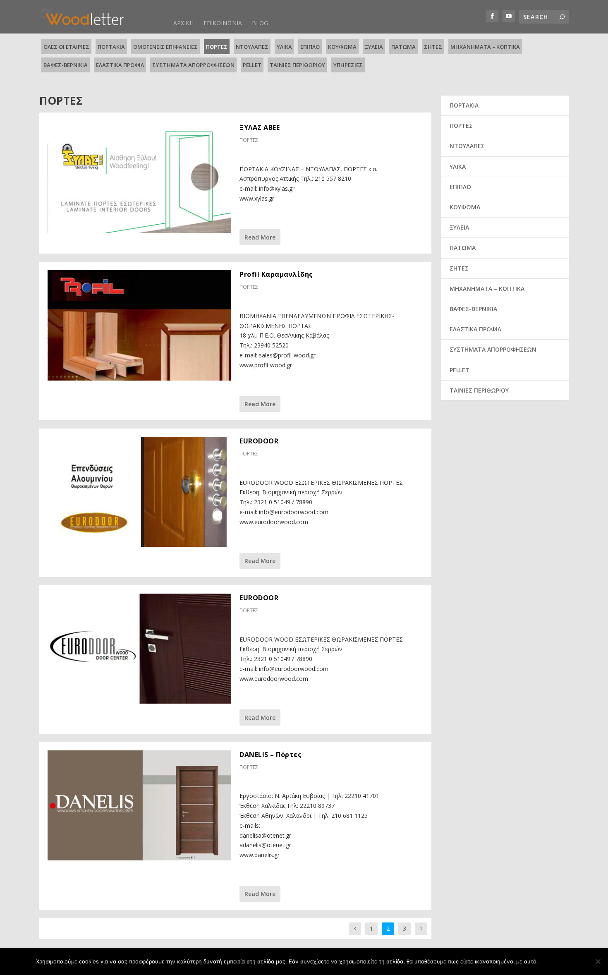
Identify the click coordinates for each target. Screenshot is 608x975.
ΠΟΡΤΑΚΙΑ (111, 46)
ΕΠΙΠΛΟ (310, 46)
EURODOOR (258, 441)
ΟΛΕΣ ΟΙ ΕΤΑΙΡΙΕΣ (66, 46)
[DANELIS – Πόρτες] (139, 805)
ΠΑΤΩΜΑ (403, 46)
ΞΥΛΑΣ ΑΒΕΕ (259, 127)
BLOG (260, 23)
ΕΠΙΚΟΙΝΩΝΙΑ (222, 23)
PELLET (252, 65)
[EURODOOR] (139, 492)
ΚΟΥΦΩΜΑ (342, 46)
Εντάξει (557, 961)
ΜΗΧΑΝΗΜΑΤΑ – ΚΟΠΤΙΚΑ (485, 46)
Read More (259, 237)
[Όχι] (598, 961)
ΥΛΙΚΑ (284, 46)
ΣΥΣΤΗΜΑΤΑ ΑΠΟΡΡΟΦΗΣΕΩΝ (193, 65)
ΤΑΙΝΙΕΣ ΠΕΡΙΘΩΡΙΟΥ (297, 65)
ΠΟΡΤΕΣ (216, 46)
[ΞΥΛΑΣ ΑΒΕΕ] (139, 178)
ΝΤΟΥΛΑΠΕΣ (252, 46)
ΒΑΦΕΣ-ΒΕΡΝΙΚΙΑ (65, 65)
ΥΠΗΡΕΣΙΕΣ (348, 65)
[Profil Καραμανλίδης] (139, 325)
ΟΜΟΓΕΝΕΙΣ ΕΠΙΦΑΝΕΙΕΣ (165, 46)
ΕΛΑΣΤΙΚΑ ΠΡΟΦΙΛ (120, 65)
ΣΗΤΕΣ (433, 46)
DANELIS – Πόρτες (270, 754)
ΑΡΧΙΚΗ (183, 23)
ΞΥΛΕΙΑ (374, 46)
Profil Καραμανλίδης (276, 274)
